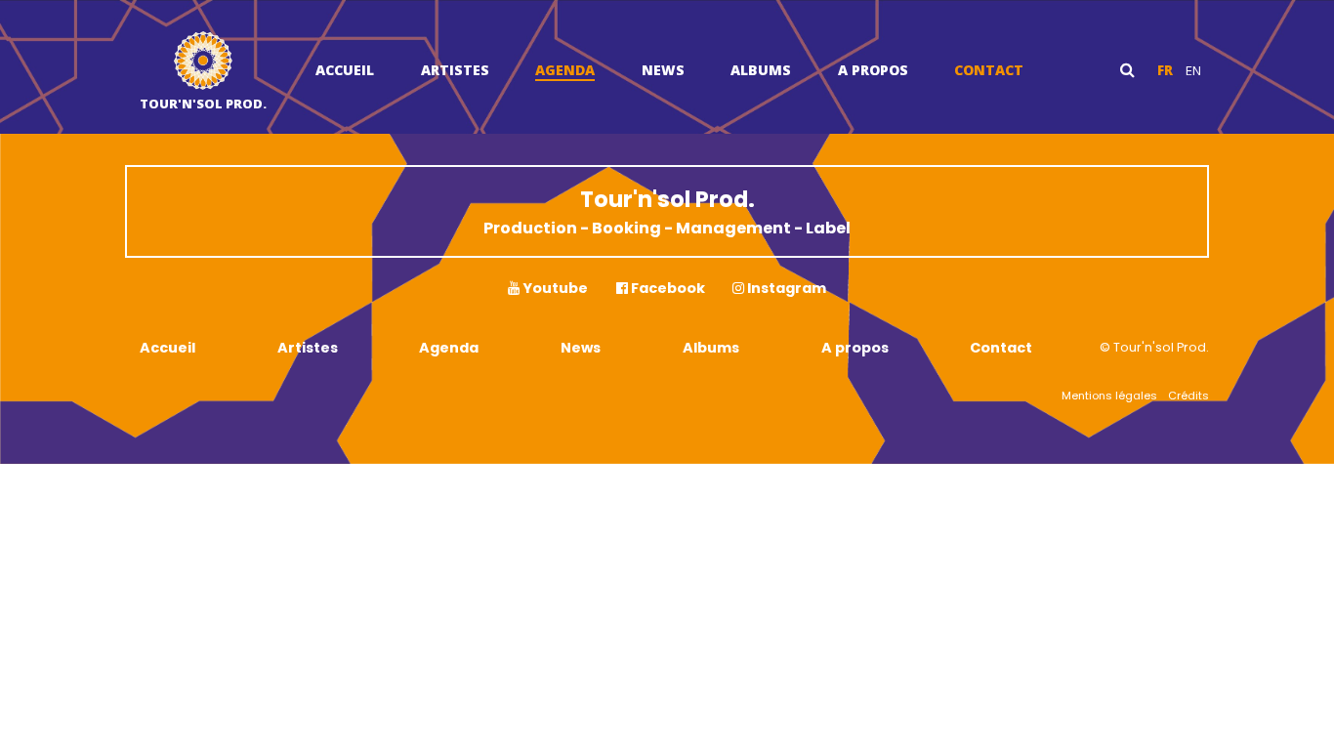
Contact (988, 70)
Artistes (455, 70)
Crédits (1188, 395)
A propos (873, 70)
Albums (760, 70)
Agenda (565, 70)
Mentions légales (1109, 395)
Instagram (785, 288)
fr (1165, 70)
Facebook (666, 288)
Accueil (344, 70)
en (1193, 70)
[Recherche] (1127, 69)
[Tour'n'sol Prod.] (203, 63)
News (663, 70)
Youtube (554, 288)
